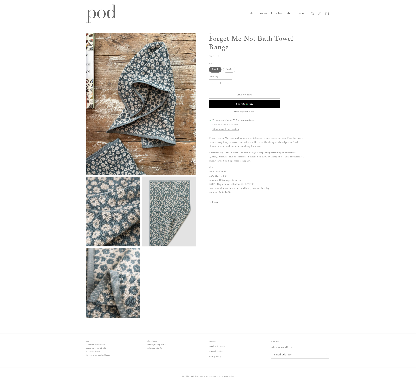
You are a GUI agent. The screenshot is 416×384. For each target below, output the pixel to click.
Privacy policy (228, 376)
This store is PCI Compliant (206, 376)
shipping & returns (217, 346)
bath (229, 69)
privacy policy (215, 357)
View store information (225, 129)
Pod (192, 376)
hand (215, 69)
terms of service (216, 351)
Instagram (274, 341)
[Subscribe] (325, 355)
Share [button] (215, 202)
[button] (312, 13)
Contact (212, 341)
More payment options (244, 112)
